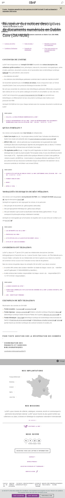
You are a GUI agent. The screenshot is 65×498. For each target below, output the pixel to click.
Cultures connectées (22, 312)
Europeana (19, 309)
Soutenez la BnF (34, 426)
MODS (8, 182)
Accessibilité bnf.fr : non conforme (38, 485)
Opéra (11, 392)
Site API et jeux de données (15, 242)
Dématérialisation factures (54, 484)
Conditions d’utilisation (11, 48)
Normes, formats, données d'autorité (36, 23)
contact (32, 457)
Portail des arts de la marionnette (19, 320)
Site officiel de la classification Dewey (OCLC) (22, 238)
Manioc (57, 312)
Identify (19, 199)
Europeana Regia (30, 309)
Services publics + (25, 485)
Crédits (60, 483)
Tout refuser (32, 495)
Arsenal (11, 387)
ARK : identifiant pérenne (15, 295)
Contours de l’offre (10, 43)
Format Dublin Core (13, 178)
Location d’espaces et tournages (31, 466)
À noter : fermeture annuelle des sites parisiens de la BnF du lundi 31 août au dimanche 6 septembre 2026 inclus (30, 10)
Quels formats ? (29, 43)
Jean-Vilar (12, 397)
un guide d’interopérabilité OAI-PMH (29, 95)
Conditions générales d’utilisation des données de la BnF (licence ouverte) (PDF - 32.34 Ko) (34, 290)
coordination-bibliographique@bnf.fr (15, 351)
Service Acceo (31, 471)
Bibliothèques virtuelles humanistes (44, 320)
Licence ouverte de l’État (15, 286)
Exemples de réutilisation (28, 49)
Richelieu (11, 382)
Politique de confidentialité (19, 484)
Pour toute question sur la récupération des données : (51, 50)
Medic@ (19, 318)
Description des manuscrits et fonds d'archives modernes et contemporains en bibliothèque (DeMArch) (31, 30)
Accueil (3, 23)
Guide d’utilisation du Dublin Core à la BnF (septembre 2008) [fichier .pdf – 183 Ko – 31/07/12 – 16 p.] (34, 174)
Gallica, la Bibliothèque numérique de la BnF (22, 117)
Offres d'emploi (48, 484)
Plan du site (4, 485)
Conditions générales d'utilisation (12, 485)
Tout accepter (18, 495)
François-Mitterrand (14, 377)
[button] (60, 360)
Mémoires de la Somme (50, 315)
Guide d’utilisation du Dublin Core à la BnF (41, 139)
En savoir (32, 420)
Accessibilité (30, 483)
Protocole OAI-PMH (12, 234)
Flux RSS (6, 484)
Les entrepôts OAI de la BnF (15, 230)
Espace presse (32, 461)
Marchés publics (44, 484)
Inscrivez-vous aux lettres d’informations (32, 451)
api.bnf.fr (8, 221)
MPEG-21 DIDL (10, 186)
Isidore (59, 320)
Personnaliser (47, 495)
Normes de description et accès (13, 26)
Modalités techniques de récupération (50, 44)
